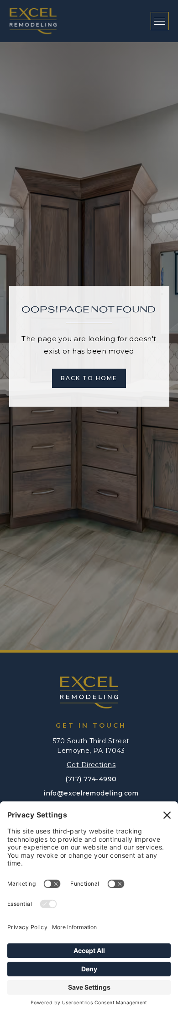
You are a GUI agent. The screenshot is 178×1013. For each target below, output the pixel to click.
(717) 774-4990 (90, 779)
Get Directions (91, 765)
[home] (33, 21)
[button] (160, 21)
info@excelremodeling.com (91, 793)
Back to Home (89, 378)
